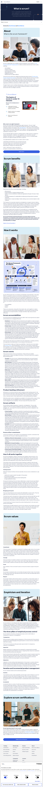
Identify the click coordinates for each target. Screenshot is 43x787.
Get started (15, 747)
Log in (37, 1)
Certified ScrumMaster (29, 732)
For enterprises (6, 751)
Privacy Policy (23, 770)
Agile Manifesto (23, 127)
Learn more (21, 151)
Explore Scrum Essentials (9, 223)
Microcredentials (6, 749)
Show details (37, 781)
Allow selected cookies (21, 784)
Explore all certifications (21, 739)
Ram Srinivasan (12, 25)
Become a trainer (25, 749)
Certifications (5, 747)
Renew (14, 751)
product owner (8, 345)
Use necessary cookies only (8, 784)
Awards (33, 753)
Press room (34, 749)
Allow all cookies (35, 784)
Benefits (14, 749)
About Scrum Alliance (35, 747)
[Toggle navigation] (2, 2)
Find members (15, 753)
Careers (33, 751)
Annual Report (34, 755)
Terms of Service (31, 770)
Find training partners (7, 755)
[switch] (16, 777)
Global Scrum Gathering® (15, 761)
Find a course (5, 753)
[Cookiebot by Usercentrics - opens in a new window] (37, 764)
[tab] (21, 22)
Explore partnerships (26, 747)
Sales (23, 760)
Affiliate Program (25, 751)
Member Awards (16, 755)
